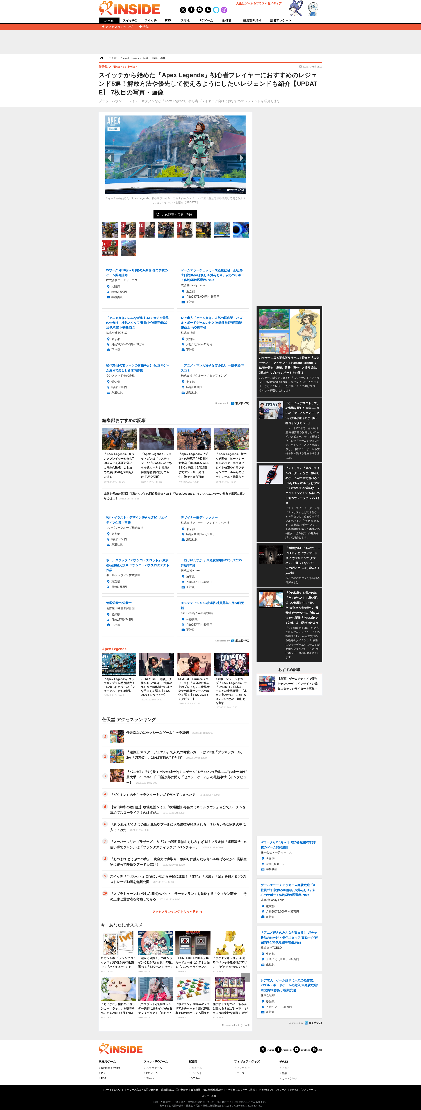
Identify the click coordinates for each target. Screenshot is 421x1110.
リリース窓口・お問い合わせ (142, 1089)
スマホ (185, 20)
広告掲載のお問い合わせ (174, 1089)
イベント (196, 1073)
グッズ (240, 1073)
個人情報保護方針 (213, 1089)
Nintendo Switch (111, 1067)
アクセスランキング (119, 26)
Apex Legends (114, 649)
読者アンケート (281, 20)
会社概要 (195, 1089)
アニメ (286, 1067)
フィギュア (243, 1067)
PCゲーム (206, 20)
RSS (320, 1049)
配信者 (227, 20)
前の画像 (109, 157)
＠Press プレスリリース (303, 1089)
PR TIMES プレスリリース (272, 1089)
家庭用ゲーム (107, 1061)
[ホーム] (101, 58)
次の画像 (241, 157)
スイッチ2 (130, 20)
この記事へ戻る (177, 214)
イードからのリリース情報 (240, 1089)
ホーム (109, 20)
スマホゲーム (154, 1067)
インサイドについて (113, 1089)
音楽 (284, 1073)
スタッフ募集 (209, 1095)
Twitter (270, 1049)
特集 (146, 26)
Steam (150, 1078)
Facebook (287, 1049)
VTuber (195, 1078)
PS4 (103, 1078)
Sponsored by (222, 403)
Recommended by (231, 1025)
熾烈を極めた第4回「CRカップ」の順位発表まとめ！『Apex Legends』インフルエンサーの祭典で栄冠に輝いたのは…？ (174, 496)
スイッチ (150, 20)
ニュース (196, 1067)
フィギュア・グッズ (247, 1061)
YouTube (305, 1049)
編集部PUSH (252, 20)
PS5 (168, 20)
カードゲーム (290, 1078)
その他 (283, 1061)
